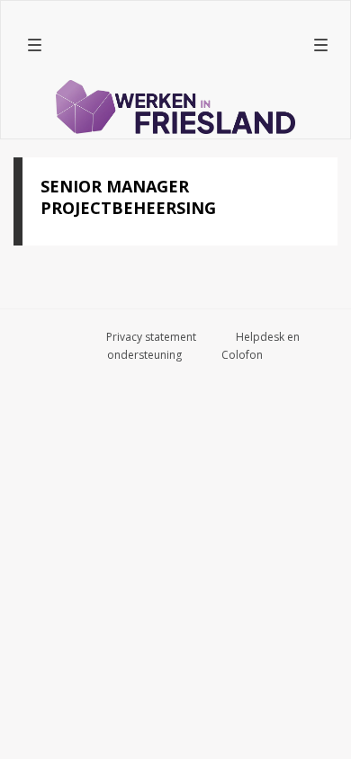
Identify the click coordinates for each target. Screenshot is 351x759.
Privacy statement (151, 336)
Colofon (242, 354)
